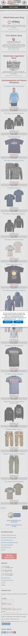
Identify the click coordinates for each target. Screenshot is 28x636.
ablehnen (18, 321)
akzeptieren (8, 321)
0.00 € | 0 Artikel (13, 7)
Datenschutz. (21, 319)
